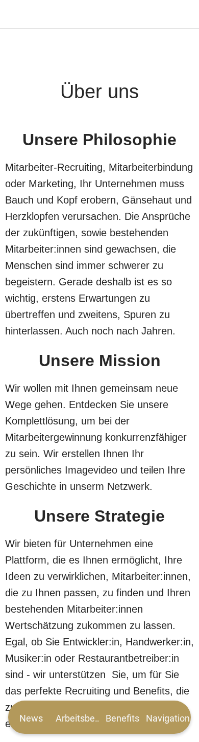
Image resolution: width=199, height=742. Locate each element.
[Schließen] (14, 14)
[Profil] (184, 14)
